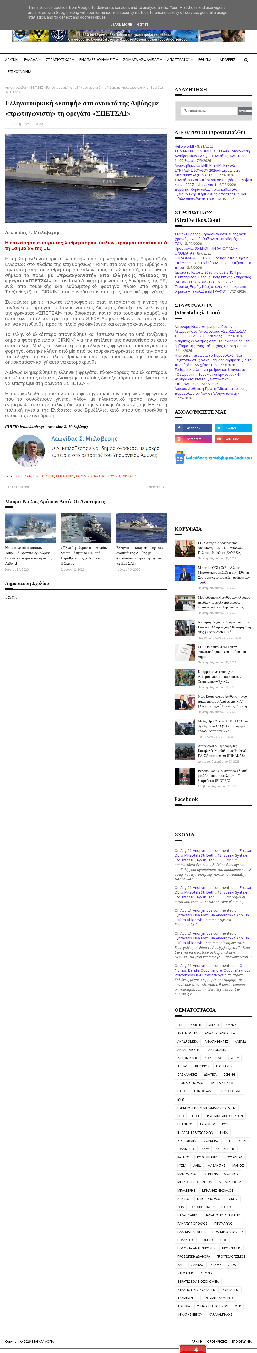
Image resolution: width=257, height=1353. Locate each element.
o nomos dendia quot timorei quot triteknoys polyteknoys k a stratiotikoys (212, 970)
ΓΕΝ (36, 476)
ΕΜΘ (180, 1099)
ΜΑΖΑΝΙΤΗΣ (217, 1165)
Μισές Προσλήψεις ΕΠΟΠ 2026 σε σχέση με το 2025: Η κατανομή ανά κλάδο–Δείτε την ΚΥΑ (223, 726)
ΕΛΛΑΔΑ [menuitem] (31, 59)
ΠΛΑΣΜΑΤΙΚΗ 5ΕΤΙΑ (191, 1232)
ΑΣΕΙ (221, 1058)
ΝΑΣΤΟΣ (183, 1199)
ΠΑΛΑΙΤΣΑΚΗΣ (187, 1215)
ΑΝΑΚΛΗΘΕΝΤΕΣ (216, 1041)
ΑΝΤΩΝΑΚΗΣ (217, 1050)
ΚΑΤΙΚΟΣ (183, 1157)
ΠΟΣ (223, 1240)
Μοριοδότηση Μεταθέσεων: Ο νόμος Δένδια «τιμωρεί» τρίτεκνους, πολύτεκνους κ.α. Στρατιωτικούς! (224, 602)
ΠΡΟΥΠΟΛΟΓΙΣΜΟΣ (231, 1256)
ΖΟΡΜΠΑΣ (211, 1141)
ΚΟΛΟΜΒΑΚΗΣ (207, 1157)
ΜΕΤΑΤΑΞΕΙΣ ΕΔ (230, 1182)
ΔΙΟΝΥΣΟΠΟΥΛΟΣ (190, 1083)
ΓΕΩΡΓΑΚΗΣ (224, 1066)
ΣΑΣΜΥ (216, 1265)
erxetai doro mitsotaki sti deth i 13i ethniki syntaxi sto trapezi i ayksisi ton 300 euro (213, 855)
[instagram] (193, 439)
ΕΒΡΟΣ (182, 1091)
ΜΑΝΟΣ (238, 1165)
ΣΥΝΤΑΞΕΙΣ (231, 1290)
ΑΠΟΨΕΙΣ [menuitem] (227, 59)
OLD (180, 1025)
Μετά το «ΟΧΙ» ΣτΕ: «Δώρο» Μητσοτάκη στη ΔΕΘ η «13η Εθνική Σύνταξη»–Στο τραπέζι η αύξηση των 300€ (224, 575)
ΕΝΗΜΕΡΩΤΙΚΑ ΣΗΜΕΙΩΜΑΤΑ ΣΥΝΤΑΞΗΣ (206, 1108)
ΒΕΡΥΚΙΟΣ (202, 1066)
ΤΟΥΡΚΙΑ (114, 476)
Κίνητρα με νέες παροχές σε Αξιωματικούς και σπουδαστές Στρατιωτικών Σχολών (219, 676)
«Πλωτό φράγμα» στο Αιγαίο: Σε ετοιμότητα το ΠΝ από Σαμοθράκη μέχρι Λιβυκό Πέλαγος (84, 555)
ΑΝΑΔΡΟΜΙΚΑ (187, 1041)
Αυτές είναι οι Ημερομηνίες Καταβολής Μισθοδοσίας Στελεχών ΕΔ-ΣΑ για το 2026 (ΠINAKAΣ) (223, 750)
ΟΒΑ (180, 1207)
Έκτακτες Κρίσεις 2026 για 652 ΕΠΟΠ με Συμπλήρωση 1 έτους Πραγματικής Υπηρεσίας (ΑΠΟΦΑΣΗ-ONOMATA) (213, 277)
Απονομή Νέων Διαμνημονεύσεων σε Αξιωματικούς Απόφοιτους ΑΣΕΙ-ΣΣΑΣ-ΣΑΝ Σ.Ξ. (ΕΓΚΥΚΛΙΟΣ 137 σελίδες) (211, 331)
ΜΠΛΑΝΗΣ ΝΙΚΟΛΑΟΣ (217, 1190)
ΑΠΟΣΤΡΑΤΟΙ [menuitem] (178, 59)
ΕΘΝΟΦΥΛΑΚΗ (204, 1091)
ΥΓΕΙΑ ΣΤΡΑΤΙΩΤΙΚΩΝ (212, 1306)
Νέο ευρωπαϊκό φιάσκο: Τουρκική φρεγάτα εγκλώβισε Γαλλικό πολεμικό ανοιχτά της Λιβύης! (28, 555)
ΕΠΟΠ (195, 1116)
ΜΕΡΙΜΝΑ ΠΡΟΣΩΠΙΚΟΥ (221, 1174)
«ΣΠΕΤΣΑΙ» (23, 476)
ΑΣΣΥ (235, 1058)
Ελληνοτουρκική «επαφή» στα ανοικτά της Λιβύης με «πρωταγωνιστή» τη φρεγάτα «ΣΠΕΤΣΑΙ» (139, 555)
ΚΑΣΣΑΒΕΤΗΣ (225, 1149)
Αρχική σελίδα (15, 87)
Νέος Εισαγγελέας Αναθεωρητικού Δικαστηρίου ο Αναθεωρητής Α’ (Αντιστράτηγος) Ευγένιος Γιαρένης (223, 701)
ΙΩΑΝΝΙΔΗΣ (186, 1149)
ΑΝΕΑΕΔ (240, 1041)
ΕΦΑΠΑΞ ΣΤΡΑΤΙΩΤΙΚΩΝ (195, 1132)
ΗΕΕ (228, 1141)
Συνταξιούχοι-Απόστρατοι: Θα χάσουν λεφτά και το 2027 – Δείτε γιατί (213, 182)
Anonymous (202, 850)
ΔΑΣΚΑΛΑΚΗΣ (187, 1074)
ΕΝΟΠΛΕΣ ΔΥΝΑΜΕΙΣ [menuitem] (97, 59)
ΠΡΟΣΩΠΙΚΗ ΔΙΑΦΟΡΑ (193, 1256)
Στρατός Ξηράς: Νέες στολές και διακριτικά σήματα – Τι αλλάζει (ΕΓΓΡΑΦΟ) (210, 289)
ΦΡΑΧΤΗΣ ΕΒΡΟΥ (189, 1314)
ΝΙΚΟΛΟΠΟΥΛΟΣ (209, 1199)
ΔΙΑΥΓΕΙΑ (210, 1074)
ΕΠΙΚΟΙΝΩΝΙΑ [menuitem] (19, 71)
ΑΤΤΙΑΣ (182, 1066)
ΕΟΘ (180, 1116)
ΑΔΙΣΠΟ (196, 1025)
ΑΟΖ (208, 1058)
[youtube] (233, 439)
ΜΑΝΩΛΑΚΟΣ (187, 1174)
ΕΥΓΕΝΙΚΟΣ (185, 1124)
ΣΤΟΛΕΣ (207, 1273)
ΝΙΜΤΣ (233, 1199)
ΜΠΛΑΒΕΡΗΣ (65, 476)
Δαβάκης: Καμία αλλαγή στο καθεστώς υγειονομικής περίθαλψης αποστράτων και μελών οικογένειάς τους (210, 194)
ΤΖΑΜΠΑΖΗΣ (186, 1298)
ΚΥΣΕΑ (181, 1165)
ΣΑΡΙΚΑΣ (197, 1265)
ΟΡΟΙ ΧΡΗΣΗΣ (217, 1341)
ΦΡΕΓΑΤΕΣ (35, 87)
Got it (143, 25)
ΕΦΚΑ (224, 1132)
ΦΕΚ (238, 1306)
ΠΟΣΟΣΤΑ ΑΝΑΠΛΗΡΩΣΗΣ (196, 1248)
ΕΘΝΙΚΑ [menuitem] (204, 59)
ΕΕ (42, 476)
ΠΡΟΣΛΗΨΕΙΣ (231, 1248)
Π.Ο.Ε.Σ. (226, 1207)
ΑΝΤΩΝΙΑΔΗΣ (187, 1058)
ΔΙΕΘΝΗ (229, 1074)
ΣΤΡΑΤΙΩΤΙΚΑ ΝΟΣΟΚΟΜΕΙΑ (198, 1281)
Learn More (121, 25)
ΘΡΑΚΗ (242, 1141)
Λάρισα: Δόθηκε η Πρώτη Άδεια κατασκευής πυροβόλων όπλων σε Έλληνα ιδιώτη (211, 391)
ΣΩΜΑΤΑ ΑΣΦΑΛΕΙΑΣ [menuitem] (141, 59)
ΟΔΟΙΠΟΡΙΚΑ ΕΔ (203, 1207)
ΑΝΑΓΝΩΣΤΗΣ (187, 1033)
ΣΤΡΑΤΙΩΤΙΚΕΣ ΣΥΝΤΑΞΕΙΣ (196, 1290)
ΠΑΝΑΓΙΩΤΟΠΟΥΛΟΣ (192, 1223)
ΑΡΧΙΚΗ (197, 1341)
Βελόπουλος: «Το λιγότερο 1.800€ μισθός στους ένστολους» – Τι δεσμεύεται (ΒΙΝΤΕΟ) (222, 775)
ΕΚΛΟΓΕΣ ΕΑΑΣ (231, 1091)
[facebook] (193, 428)
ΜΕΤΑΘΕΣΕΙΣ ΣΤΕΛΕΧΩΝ (194, 1182)
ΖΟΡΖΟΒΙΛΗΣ (187, 1141)
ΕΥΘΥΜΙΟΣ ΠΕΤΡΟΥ (214, 1124)
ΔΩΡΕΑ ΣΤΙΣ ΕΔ (222, 1083)
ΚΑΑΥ (205, 1149)
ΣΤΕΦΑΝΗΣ (185, 1273)
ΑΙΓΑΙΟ (214, 1025)
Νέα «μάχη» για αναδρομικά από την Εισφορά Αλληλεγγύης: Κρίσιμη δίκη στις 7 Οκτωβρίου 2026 (224, 627)
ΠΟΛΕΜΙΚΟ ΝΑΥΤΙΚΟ (91, 476)
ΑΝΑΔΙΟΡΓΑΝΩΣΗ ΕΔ (220, 1033)
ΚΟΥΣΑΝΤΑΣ (234, 1157)
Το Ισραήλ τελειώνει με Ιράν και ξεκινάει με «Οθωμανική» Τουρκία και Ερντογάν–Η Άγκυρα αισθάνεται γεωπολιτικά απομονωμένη (210, 376)
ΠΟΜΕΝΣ (207, 1240)
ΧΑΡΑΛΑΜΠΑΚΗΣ (221, 1314)
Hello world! (184, 146)
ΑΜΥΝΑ (231, 1025)
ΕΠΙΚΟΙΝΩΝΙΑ (242, 1341)
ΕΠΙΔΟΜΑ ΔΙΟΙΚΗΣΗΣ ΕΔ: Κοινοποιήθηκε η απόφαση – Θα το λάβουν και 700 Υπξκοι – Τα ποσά (213, 263)
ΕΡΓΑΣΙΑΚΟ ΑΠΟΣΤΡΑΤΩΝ (224, 1116)
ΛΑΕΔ (197, 1165)
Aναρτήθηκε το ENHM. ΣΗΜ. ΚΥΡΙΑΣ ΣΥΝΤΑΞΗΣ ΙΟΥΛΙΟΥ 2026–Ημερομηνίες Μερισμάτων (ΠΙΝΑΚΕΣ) (207, 170)
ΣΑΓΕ (180, 1265)
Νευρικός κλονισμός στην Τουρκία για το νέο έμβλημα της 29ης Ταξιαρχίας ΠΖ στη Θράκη (212, 343)
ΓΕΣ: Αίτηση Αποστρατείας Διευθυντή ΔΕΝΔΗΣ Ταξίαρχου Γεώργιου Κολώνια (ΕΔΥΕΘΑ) (220, 547)
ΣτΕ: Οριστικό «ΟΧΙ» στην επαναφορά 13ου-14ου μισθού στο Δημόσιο (222, 651)
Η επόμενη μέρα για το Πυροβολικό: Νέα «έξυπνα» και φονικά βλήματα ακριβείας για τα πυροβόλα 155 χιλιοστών (213, 360)
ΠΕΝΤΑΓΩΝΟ (223, 1223)
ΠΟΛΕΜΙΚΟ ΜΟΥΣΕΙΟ (227, 1232)
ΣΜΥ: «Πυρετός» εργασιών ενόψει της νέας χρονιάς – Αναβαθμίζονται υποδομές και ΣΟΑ (211, 239)
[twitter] (233, 428)
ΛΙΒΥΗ (50, 476)
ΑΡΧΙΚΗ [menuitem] (11, 59)
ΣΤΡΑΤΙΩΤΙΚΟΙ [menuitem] (58, 59)
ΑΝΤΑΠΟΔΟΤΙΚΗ (189, 1050)
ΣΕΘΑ (232, 1265)
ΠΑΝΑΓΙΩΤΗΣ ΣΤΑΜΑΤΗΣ (223, 1215)
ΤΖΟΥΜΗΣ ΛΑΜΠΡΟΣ (218, 1298)
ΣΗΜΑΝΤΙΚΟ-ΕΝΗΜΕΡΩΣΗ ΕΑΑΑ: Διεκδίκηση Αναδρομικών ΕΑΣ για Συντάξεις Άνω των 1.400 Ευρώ (212, 156)
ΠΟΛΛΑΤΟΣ (185, 1240)
